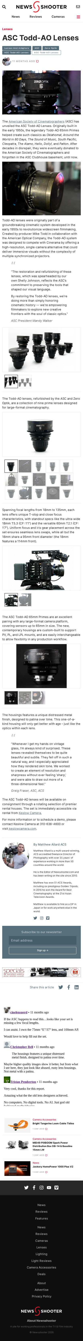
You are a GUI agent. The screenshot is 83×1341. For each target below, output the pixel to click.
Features (41, 1218)
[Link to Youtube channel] (49, 1188)
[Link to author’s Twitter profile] (35, 918)
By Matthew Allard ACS (49, 844)
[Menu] (79, 17)
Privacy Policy (41, 1296)
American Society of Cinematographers (36, 121)
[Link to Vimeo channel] (56, 1188)
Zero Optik (51, 48)
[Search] (4, 7)
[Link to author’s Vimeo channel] (47, 918)
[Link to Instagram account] (41, 1188)
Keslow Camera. (30, 813)
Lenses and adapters (16, 48)
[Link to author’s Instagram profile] (41, 918)
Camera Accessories (44, 1119)
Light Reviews (41, 1261)
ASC (37, 48)
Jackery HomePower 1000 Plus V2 (53, 1166)
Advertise (42, 1290)
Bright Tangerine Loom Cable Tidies (53, 1123)
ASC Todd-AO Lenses (16, 52)
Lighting (41, 1254)
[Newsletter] (78, 7)
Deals (41, 1274)
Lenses (7, 29)
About (41, 1283)
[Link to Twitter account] (26, 1188)
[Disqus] (41, 1055)
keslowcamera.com (22, 828)
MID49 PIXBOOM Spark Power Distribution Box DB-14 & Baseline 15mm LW (52, 1146)
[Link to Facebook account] (34, 1188)
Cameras (58, 16)
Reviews (36, 16)
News (16, 16)
